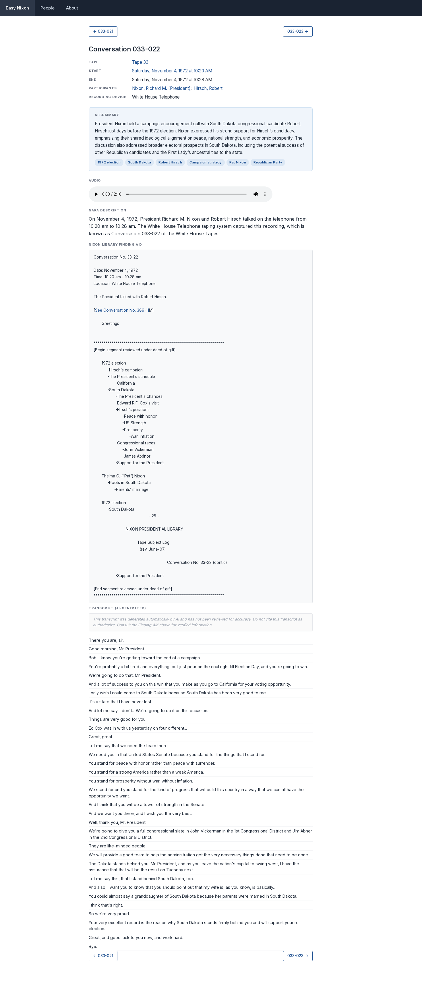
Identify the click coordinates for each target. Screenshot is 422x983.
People (47, 8)
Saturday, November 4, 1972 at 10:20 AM (172, 71)
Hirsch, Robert (208, 88)
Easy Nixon (17, 8)
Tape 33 (140, 62)
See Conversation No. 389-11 (122, 310)
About (72, 8)
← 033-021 (103, 31)
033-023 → (297, 31)
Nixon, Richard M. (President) (161, 88)
